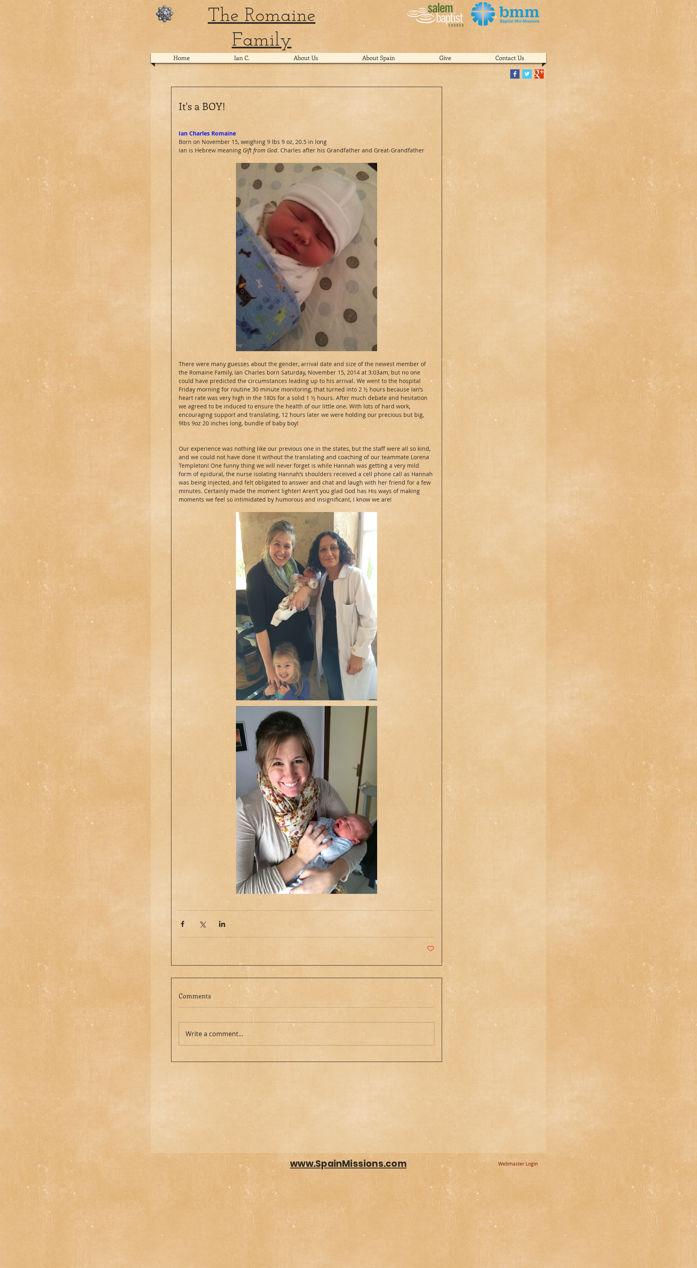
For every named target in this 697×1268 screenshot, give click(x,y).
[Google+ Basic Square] (539, 74)
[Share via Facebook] (182, 924)
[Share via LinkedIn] (222, 924)
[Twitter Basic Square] (527, 74)
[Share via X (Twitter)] (202, 924)
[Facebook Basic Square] (515, 74)
